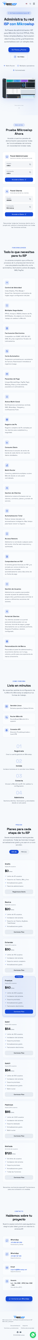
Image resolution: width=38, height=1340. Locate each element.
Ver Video (21, 57)
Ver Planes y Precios (19, 50)
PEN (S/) (24, 852)
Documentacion (15, 1325)
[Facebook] (17, 1332)
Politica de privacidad (27, 1328)
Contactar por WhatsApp (20, 1299)
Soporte (25, 1325)
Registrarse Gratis (19, 892)
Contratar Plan (19, 932)
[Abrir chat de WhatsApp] (33, 1335)
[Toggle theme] (30, 3)
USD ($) (14, 852)
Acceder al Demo (18, 180)
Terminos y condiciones (11, 1328)
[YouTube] (20, 1332)
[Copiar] (30, 164)
